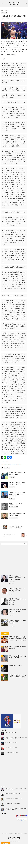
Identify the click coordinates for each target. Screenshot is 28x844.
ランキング (11, 833)
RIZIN (9, 464)
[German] (20, 815)
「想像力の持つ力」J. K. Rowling (11, 732)
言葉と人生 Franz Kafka (16, 504)
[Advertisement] (14, 560)
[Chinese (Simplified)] (16, 815)
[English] (17, 815)
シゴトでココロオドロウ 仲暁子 (11, 742)
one (7, 464)
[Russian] (26, 815)
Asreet (3, 461)
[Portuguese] (24, 815)
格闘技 (20, 464)
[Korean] (23, 815)
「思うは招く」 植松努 (15, 665)
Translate (25, 820)
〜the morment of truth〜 (14, 839)
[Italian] (22, 815)
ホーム (3, 833)
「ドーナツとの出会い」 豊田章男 (11, 752)
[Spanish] (16, 816)
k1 (2, 464)
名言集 (7, 833)
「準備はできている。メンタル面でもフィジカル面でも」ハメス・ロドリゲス (17, 494)
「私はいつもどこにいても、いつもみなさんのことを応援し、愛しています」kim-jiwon (17, 577)
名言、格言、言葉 (14, 3)
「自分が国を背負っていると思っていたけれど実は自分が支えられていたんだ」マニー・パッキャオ (17, 638)
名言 (6, 461)
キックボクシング (14, 464)
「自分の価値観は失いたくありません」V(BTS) (13, 798)
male (5, 464)
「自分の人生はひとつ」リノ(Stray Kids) (12, 803)
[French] (19, 815)
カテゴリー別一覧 (18, 833)
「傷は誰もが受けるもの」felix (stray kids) (13, 793)
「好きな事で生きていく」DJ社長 (11, 747)
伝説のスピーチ (15, 835)
